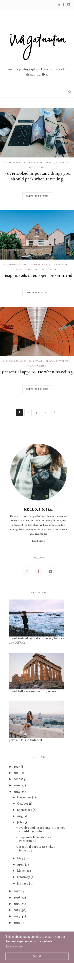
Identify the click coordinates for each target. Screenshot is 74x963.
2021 (16, 773)
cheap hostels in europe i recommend (37, 275)
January (23, 884)
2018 (16, 792)
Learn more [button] (14, 946)
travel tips (63, 162)
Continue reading (37, 196)
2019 (17, 786)
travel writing (37, 167)
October (23, 804)
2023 (17, 767)
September (25, 810)
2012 (16, 923)
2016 (17, 898)
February (24, 877)
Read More (38, 541)
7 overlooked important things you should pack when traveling (37, 176)
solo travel (36, 162)
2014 (17, 910)
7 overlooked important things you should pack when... (41, 830)
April (21, 865)
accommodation (15, 264)
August (22, 816)
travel (50, 162)
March (22, 871)
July (20, 823)
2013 (16, 916)
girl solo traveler (15, 162)
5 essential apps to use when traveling (37, 372)
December (24, 797)
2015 (16, 904)
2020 (17, 779)
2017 (16, 891)
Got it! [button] (37, 956)
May (20, 858)
